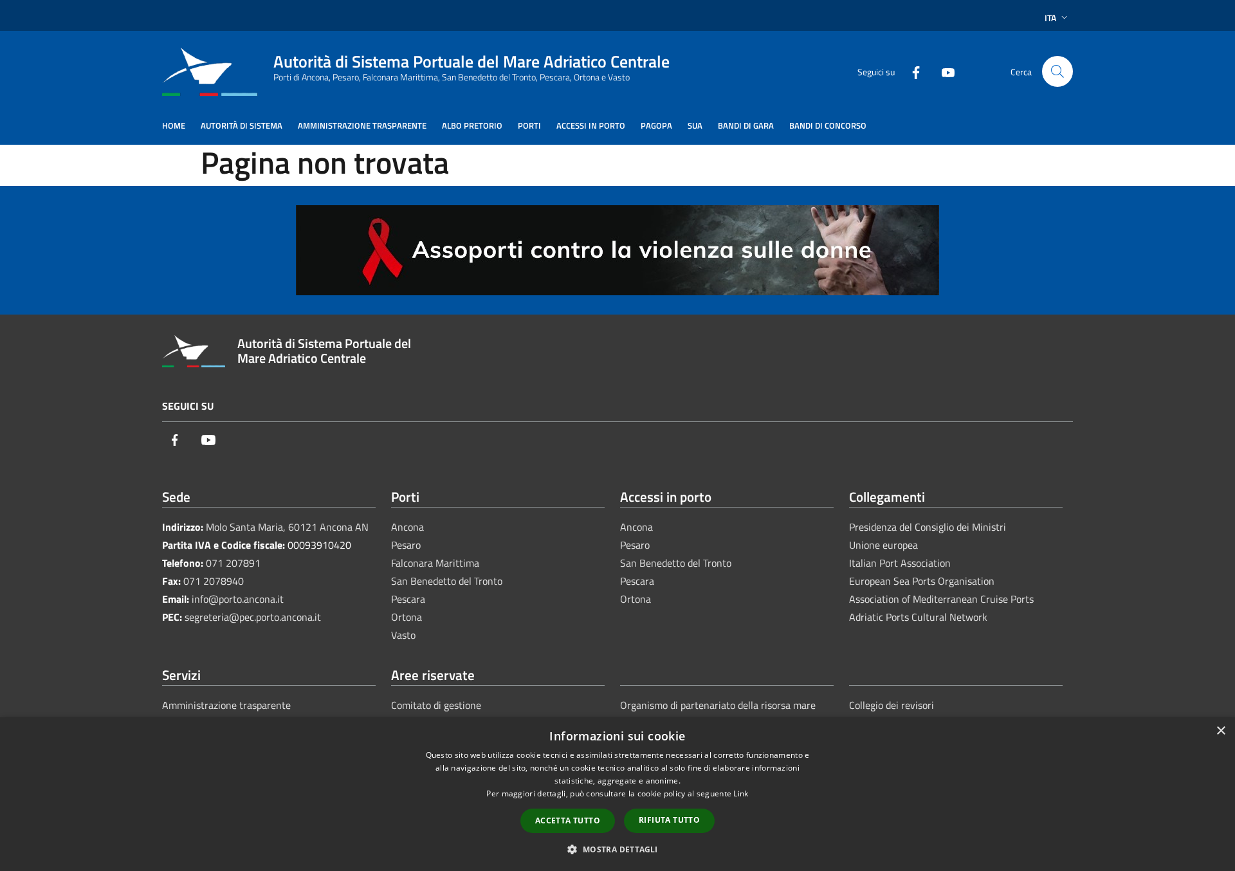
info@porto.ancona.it (238, 599)
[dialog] (617, 794)
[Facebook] (911, 71)
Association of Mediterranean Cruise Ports (941, 599)
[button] (617, 849)
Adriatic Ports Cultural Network (918, 617)
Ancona (407, 527)
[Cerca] (1057, 71)
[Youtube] (943, 71)
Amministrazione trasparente (226, 705)
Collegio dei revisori (891, 705)
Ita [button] (1050, 17)
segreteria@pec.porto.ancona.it (253, 617)
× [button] (1220, 731)
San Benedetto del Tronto (446, 581)
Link (740, 793)
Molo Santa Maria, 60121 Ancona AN (287, 527)
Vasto (403, 635)
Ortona (406, 617)
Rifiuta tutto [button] (669, 819)
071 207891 (233, 563)
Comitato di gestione (436, 705)
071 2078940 (213, 581)
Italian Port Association (900, 563)
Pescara (408, 599)
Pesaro (406, 545)
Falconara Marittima (435, 563)
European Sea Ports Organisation (921, 581)
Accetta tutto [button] (567, 820)
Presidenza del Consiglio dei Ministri (927, 527)
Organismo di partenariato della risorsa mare (718, 705)
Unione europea (883, 545)
